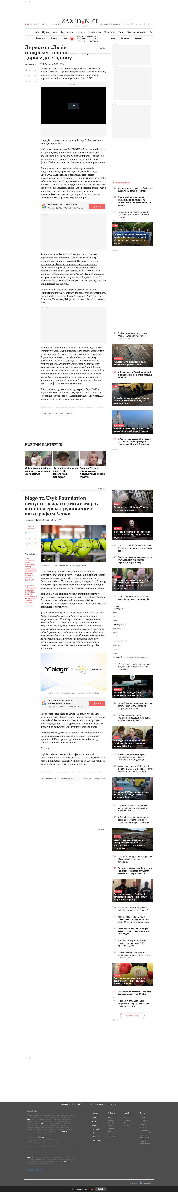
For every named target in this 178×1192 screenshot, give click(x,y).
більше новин (132, 1016)
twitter (128, 24)
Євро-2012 (46, 413)
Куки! (92, 1189)
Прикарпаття (49, 32)
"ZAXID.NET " (31, 1119)
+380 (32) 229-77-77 (40, 1142)
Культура (125, 38)
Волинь (80, 32)
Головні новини (49, 778)
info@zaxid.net (52, 1144)
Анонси (95, 1125)
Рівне (121, 32)
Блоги (44, 24)
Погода (116, 606)
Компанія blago (49, 571)
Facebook (127, 1120)
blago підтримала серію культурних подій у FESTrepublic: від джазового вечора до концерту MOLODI (31, 567)
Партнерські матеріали (70, 778)
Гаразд (102, 48)
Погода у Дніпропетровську (137, 657)
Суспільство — (31, 64)
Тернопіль (67, 32)
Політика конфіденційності (145, 1142)
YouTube (126, 1126)
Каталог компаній (112, 24)
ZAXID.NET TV (55, 24)
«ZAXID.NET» (41, 1137)
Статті (36, 24)
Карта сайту (96, 1140)
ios (148, 24)
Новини (28, 24)
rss (152, 24)
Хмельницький (136, 32)
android (144, 24)
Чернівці (109, 32)
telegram (136, 24)
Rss (125, 1117)
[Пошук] (150, 32)
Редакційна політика (143, 1121)
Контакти (143, 1127)
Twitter (126, 1123)
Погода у (119, 608)
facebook (124, 24)
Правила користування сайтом (144, 1137)
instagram (132, 24)
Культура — (30, 520)
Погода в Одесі (119, 657)
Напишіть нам (144, 1130)
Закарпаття (94, 32)
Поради (66, 38)
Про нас (142, 1117)
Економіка (40, 38)
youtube (140, 24)
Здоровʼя (138, 38)
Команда (143, 1125)
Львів (36, 32)
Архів (94, 1136)
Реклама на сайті (145, 1133)
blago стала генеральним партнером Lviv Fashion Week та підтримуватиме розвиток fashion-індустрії (31, 594)
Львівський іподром (63, 413)
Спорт (112, 38)
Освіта (54, 38)
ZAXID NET (79, 21)
